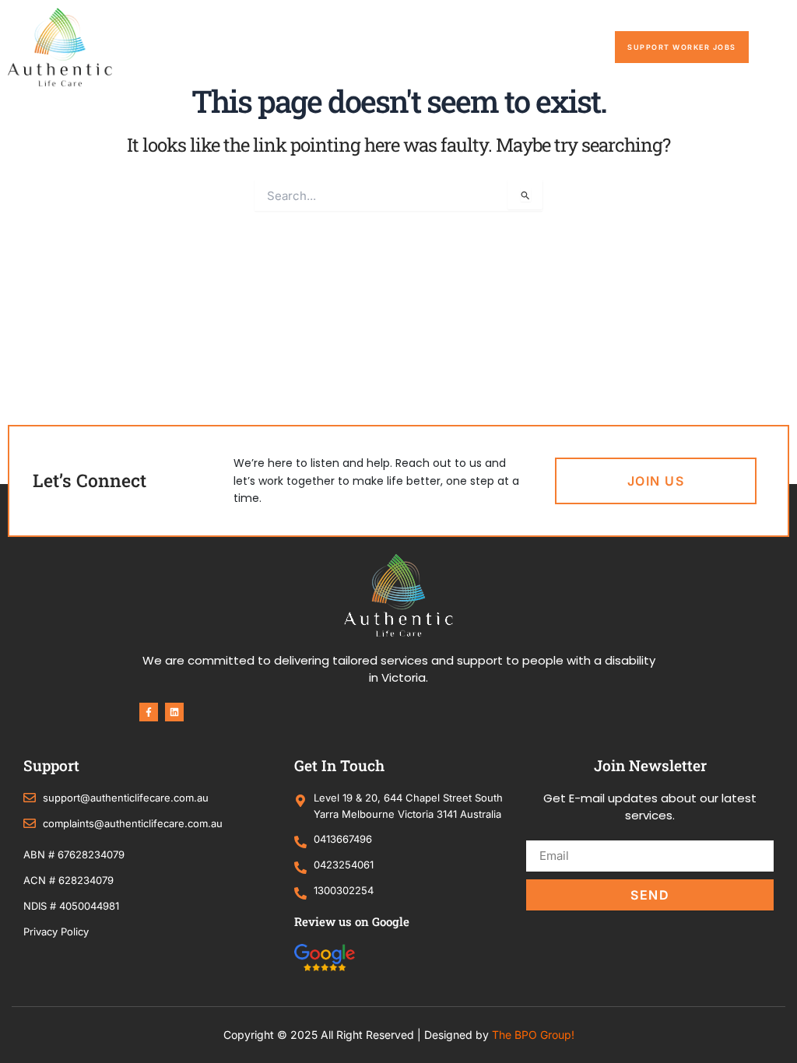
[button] (773, 47)
